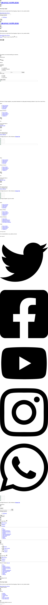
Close (3, 516)
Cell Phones (4, 17)
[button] (0, 588)
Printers (3, 537)
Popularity (4, 594)
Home (1, 36)
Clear (4, 79)
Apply (23, 72)
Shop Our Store (5, 105)
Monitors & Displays (6, 530)
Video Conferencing (6, 535)
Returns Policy (5, 114)
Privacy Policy (5, 112)
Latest (3, 596)
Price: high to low (5, 598)
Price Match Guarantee (6, 222)
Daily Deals (4, 107)
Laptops (3, 529)
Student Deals (4, 106)
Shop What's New (3, 13)
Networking (4, 536)
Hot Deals (4, 108)
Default (3, 593)
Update (1, 508)
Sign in (8, 13)
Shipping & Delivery (6, 219)
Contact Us (4, 115)
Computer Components (6, 533)
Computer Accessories (6, 531)
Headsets (4, 532)
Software (4, 538)
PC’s (3, 528)
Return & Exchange (6, 221)
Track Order (4, 218)
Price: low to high (5, 597)
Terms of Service (5, 113)
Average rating (5, 595)
